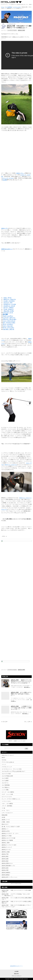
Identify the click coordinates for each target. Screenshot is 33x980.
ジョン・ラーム (7, 297)
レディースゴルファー (7, 812)
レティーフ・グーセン (8, 178)
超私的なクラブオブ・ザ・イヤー (10, 833)
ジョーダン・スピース (8, 329)
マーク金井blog (11, 2)
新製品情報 (4, 815)
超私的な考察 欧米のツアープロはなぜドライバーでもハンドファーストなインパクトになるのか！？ (21, 681)
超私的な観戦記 (6, 874)
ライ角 (3, 808)
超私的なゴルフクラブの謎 (8, 838)
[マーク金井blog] (16, 22)
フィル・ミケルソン (9, 309)
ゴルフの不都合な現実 (7, 776)
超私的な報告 (5, 856)
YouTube (4, 759)
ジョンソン (4, 509)
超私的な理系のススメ (7, 863)
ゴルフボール (5, 782)
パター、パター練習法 (7, 803)
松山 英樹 (5, 314)
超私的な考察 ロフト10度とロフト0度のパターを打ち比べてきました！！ (21, 694)
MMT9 (3, 757)
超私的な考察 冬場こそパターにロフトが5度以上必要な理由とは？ (16, 902)
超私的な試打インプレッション (9, 877)
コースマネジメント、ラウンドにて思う (12, 769)
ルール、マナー (6, 810)
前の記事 (5, 721)
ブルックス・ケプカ (9, 311)
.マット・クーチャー (8, 324)
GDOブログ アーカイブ (8, 755)
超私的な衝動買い (6, 872)
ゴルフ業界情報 (6, 785)
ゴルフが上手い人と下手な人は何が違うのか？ (13, 771)
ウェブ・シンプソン (8, 316)
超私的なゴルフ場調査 (7, 840)
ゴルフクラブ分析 (6, 773)
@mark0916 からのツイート (16, 966)
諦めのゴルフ (5, 824)
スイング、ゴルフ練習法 (8, 792)
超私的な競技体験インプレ (8, 865)
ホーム (2, 7)
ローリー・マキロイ (9, 307)
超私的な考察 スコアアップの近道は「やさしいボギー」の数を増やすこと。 (16, 894)
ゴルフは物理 (5, 780)
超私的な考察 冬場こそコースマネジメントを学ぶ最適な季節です (16, 891)
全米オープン (4, 228)
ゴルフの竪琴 (5, 778)
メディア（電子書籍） (7, 805)
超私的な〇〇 (5, 828)
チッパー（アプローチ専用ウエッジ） (11, 799)
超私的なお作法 (6, 831)
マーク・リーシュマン (8, 327)
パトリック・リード (8, 312)
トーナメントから (12, 30)
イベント (4, 764)
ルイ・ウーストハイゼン (9, 322)
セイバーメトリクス (7, 796)
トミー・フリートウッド (9, 321)
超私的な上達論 (6, 851)
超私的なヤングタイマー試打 (9, 845)
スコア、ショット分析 (7, 794)
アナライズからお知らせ (8, 762)
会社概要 (16, 971)
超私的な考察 (21, 30)
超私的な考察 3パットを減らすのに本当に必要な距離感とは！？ (16, 898)
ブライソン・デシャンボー (9, 319)
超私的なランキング (7, 847)
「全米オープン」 (19, 173)
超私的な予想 (5, 854)
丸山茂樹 (4, 179)
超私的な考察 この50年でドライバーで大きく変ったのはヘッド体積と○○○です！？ (21, 708)
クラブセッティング (7, 766)
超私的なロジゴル (6, 849)
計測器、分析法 (6, 822)
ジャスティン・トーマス (10, 304)
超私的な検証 (5, 861)
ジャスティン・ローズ (9, 306)
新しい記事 (27, 721)
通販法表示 (16, 973)
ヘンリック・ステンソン (9, 317)
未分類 (3, 817)
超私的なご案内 (6, 842)
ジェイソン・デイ (8, 302)
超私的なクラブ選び (7, 835)
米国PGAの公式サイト (7, 249)
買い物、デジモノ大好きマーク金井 (11, 826)
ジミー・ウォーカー (8, 326)
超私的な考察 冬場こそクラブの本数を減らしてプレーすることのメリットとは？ (16, 906)
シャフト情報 (5, 789)
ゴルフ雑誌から (6, 787)
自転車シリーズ (6, 819)
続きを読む (27, 687)
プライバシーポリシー (16, 975)
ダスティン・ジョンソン (10, 299)
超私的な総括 (5, 868)
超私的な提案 (5, 858)
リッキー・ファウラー (9, 301)
